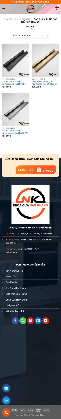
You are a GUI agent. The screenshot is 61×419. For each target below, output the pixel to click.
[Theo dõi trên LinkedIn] (38, 320)
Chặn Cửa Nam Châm (17, 299)
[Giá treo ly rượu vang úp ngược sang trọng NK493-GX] (15, 109)
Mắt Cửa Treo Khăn (15, 311)
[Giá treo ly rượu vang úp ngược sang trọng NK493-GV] (45, 60)
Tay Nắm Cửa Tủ (14, 270)
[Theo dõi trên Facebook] (15, 320)
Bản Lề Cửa (11, 282)
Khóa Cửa (11, 276)
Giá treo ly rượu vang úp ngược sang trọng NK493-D (14, 82)
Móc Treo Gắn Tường (16, 294)
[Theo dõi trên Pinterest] (30, 320)
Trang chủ (10, 19)
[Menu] (4, 9)
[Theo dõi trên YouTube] (45, 320)
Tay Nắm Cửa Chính (16, 288)
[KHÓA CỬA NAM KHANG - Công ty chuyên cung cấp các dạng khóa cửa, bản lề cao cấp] (30, 9)
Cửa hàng (24, 19)
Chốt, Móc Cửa (13, 305)
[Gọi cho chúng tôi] (22, 320)
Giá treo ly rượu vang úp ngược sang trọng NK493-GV (44, 82)
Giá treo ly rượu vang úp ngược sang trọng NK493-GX (15, 131)
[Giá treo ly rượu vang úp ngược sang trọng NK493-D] (15, 60)
